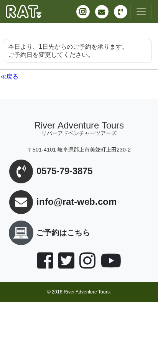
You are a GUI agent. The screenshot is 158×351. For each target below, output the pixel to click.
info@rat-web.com (76, 202)
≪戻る (9, 76)
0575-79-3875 (64, 171)
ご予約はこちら (63, 232)
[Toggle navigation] (141, 11)
